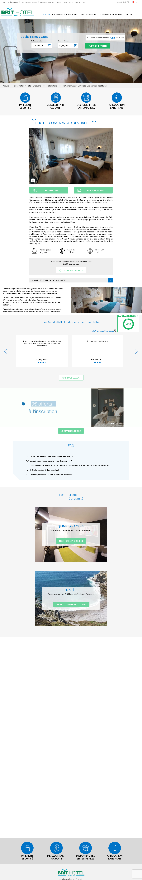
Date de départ (63, 41)
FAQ (83, 2)
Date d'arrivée (36, 41)
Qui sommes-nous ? (29, 2)
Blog (77, 2)
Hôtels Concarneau (67, 86)
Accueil (46, 14)
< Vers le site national (10, 2)
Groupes (73, 14)
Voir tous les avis (71, 378)
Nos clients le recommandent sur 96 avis (105, 37)
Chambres (59, 14)
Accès (129, 14)
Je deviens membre (71, 431)
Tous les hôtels (18, 86)
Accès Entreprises (65, 2)
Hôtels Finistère (50, 86)
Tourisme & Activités (111, 14)
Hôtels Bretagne (34, 86)
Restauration (88, 14)
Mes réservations (47, 2)
